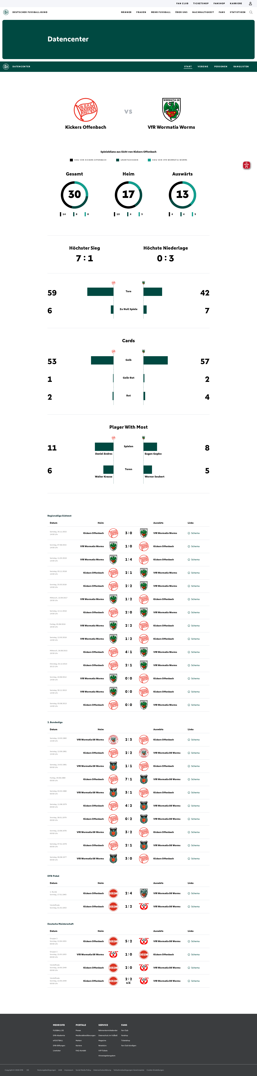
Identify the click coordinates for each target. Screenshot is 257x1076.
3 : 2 (128, 832)
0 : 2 (128, 819)
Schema (195, 533)
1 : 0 (128, 546)
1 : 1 (128, 766)
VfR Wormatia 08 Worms (90, 740)
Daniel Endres (103, 454)
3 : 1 (128, 792)
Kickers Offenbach (93, 533)
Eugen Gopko (153, 454)
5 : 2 (128, 941)
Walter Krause (103, 476)
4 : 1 (128, 652)
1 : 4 (128, 559)
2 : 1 (128, 573)
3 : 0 (128, 533)
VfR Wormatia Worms (165, 533)
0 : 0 (128, 678)
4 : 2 (128, 806)
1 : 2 (128, 599)
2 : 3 (128, 739)
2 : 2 (128, 586)
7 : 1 (128, 779)
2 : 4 (128, 893)
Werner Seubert (154, 476)
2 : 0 (128, 612)
